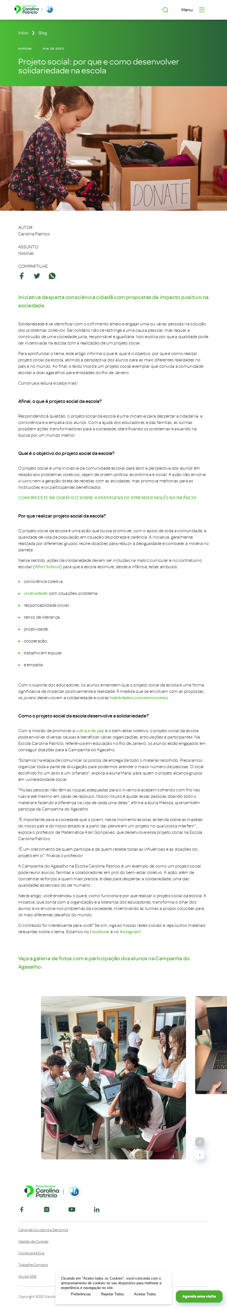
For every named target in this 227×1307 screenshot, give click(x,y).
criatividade (36, 593)
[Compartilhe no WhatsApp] (52, 275)
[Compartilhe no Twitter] (36, 275)
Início (23, 33)
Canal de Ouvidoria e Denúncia (43, 1230)
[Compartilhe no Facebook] (21, 275)
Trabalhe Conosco (33, 1265)
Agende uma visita (199, 1296)
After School (47, 566)
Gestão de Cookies (33, 1242)
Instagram (130, 931)
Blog (43, 33)
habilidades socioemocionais (139, 697)
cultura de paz (90, 730)
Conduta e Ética (31, 1253)
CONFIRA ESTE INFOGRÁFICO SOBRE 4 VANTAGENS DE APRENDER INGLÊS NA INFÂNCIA (107, 497)
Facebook (100, 931)
